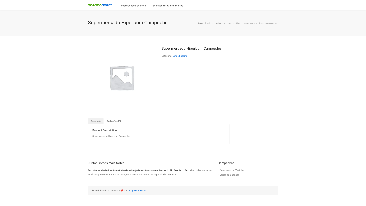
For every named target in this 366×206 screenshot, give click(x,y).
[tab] (96, 121)
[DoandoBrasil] (101, 4)
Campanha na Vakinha (232, 170)
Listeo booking (180, 56)
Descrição (95, 121)
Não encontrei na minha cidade (167, 5)
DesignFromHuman (137, 190)
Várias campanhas (229, 174)
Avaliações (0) (114, 121)
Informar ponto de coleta (133, 5)
